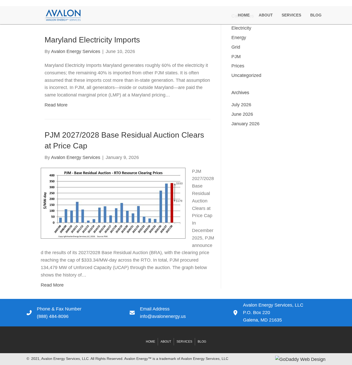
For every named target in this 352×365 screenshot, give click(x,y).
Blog (202, 341)
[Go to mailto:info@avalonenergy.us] (176, 312)
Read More (56, 105)
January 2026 (245, 123)
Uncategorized (246, 75)
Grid (235, 47)
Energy (238, 37)
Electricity (241, 28)
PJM (236, 56)
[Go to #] (279, 312)
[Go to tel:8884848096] (73, 312)
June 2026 (242, 114)
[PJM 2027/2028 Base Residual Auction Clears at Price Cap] (113, 202)
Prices (237, 65)
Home (150, 341)
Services (184, 341)
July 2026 (241, 104)
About (166, 341)
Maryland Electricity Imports (92, 39)
